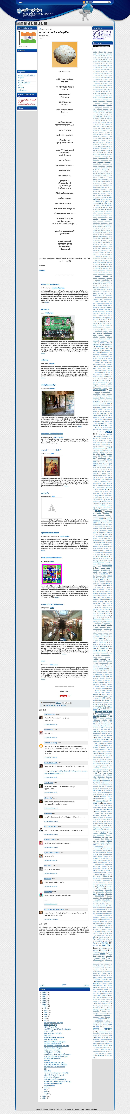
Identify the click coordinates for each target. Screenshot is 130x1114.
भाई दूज (110, 725)
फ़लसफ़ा (96, 670)
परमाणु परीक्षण (107, 623)
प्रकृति (97, 655)
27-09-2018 (102, 258)
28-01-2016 (97, 260)
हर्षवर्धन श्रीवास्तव (22, 90)
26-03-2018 (100, 248)
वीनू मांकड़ (110, 923)
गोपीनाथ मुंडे (104, 479)
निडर (105, 605)
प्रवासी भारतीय (103, 659)
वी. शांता (104, 923)
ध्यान (109, 595)
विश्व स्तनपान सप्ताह (98, 915)
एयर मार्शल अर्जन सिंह (106, 392)
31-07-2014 (96, 283)
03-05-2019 (97, 67)
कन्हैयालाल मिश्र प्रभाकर (105, 405)
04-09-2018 (102, 73)
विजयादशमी (108, 870)
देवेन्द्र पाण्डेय (48, 798)
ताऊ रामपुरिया (48, 892)
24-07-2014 (96, 232)
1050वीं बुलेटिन (107, 116)
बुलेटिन (104, 698)
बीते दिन (103, 694)
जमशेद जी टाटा (101, 515)
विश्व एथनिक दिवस (106, 880)
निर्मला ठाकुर (95, 609)
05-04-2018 (102, 77)
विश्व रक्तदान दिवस (101, 909)
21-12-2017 (102, 209)
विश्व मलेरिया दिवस (104, 905)
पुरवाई (52, 454)
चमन (95, 489)
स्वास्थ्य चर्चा (95, 1022)
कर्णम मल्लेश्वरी (107, 409)
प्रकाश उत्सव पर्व (104, 653)
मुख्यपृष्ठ (64, 984)
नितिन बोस (110, 605)
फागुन (107, 670)
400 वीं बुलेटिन (96, 287)
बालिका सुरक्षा (97, 692)
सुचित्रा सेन (104, 995)
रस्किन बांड (105, 803)
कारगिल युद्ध (103, 423)
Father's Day (96, 1051)
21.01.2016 (109, 209)
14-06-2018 (96, 148)
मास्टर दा (94, 769)
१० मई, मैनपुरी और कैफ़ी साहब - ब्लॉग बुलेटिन (55, 1064)
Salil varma (100, 1055)
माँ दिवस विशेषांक (103, 761)
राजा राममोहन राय (108, 809)
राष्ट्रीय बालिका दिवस (106, 827)
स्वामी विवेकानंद (99, 1020)
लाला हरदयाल (97, 848)
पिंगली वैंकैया (103, 634)
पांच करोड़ (100, 632)
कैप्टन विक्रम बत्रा (96, 444)
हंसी (100, 1022)
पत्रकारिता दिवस (109, 621)
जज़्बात (99, 507)
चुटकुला (110, 495)
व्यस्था (104, 929)
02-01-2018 (102, 57)
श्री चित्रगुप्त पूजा (101, 956)
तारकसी (94, 564)
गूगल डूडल (107, 477)
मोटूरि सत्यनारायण (105, 782)
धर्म (97, 595)
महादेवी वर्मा (102, 753)
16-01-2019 (104, 160)
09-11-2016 (106, 106)
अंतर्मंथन (52, 608)
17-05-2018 (102, 166)
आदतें (102, 362)
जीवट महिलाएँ (105, 524)
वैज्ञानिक (94, 927)
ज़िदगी (109, 522)
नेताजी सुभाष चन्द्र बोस (103, 611)
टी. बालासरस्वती (99, 536)
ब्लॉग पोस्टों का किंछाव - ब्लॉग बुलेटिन (53, 1048)
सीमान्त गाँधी (99, 993)
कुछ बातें (104, 429)
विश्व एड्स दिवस (98, 880)
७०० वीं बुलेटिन (109, 295)
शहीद (94, 937)
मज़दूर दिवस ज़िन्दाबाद (49, 1085)
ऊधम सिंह (103, 384)
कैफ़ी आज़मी (104, 444)
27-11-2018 (109, 258)
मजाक (100, 743)
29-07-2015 (105, 272)
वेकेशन (109, 925)
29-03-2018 (109, 270)
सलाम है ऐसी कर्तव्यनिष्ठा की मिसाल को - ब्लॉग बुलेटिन (57, 1029)
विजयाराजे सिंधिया (96, 872)
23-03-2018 (96, 223)
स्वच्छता (94, 1018)
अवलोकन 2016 (97, 350)
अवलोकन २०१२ (108, 344)
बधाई (94, 680)
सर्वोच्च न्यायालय (107, 981)
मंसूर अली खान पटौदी (97, 741)
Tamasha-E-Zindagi (50, 743)
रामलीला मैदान (97, 819)
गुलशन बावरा (95, 475)
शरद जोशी (104, 933)
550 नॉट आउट (96, 291)
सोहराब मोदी (104, 1011)
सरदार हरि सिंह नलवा (108, 977)
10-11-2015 (105, 112)
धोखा (106, 595)
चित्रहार (105, 493)
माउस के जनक (96, 763)
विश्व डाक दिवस (109, 888)
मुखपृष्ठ (20, 2)
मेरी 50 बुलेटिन (97, 778)
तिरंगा (99, 564)
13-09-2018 (96, 140)
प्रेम (104, 660)
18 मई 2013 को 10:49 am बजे (51, 834)
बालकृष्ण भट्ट (109, 690)
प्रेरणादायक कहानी (104, 663)
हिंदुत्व (102, 1041)
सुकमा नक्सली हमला (106, 993)
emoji (96, 1049)
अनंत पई (100, 325)
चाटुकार (96, 491)
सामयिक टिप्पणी (103, 987)
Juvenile (97, 1053)
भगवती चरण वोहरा (106, 723)
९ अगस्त (97, 301)
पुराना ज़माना (109, 638)
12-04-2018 (107, 128)
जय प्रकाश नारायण (102, 516)
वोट (93, 929)
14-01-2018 (104, 144)
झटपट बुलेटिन (103, 530)
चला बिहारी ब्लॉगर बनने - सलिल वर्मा (26, 75)
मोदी (111, 782)
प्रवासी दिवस (95, 659)
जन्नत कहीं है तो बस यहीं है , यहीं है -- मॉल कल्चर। (52, 604)
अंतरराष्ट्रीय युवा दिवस (97, 307)
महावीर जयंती (100, 757)
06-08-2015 (102, 85)
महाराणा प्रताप (97, 755)
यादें (109, 788)
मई (45, 1020)
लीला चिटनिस (99, 850)
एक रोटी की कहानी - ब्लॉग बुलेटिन (52, 1052)
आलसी (104, 368)
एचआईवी (110, 390)
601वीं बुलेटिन (100, 293)
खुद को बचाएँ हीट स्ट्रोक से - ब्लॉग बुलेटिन (54, 1041)
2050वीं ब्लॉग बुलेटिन (100, 205)
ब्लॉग (104, 704)
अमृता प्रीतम (99, 333)
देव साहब (104, 585)
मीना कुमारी (105, 771)
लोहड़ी (105, 856)
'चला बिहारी (95, 52)
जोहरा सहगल (102, 528)
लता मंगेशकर (108, 842)
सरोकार (110, 979)
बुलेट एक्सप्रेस (97, 698)
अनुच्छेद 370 (107, 325)
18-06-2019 (96, 175)
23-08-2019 (100, 224)
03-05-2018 (109, 65)
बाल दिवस (97, 690)
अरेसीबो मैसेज (102, 337)
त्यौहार (108, 568)
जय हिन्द (96, 518)
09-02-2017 (102, 101)
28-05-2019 (97, 264)
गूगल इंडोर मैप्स (100, 477)
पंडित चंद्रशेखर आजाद (103, 617)
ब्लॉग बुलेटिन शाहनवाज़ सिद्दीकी (106, 710)
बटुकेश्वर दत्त (108, 678)
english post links (105, 1049)
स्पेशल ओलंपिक (107, 1015)
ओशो (104, 401)
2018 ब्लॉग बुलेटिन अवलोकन (106, 199)
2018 (44, 994)
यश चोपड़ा (100, 788)
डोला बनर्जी (103, 560)
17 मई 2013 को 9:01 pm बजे (50, 777)
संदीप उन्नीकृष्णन (100, 965)
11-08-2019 (109, 122)
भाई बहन (97, 727)
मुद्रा (100, 773)
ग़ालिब (109, 461)
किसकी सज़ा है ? (48, 1035)
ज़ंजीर (111, 503)
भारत (102, 727)
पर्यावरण (103, 625)
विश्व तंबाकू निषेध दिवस (99, 890)
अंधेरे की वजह (44, 360)
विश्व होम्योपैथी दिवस (106, 919)
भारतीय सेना (96, 731)
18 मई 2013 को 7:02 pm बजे (50, 886)
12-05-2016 (96, 130)
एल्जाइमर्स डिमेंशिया (96, 394)
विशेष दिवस (99, 876)
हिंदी (111, 1035)
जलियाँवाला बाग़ (96, 520)
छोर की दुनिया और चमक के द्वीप (48, 385)
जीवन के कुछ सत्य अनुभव (50, 1025)
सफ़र (103, 971)
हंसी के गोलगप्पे (105, 1022)
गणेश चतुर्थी (102, 459)
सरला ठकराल (104, 979)
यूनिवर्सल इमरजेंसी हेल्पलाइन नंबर (104, 792)
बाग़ (105, 684)
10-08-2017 (97, 112)
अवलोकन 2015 (104, 348)
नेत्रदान (94, 613)
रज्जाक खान (103, 796)
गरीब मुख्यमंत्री (102, 461)
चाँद (111, 489)
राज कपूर (108, 805)
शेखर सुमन (104, 950)
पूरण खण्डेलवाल (48, 729)
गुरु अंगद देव (95, 467)
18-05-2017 (100, 173)
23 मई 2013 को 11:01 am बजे (51, 919)
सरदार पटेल (100, 977)
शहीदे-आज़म (100, 939)
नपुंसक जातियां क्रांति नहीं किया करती (50, 533)
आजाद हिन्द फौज (102, 358)
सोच (109, 1007)
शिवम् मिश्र (95, 945)
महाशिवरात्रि (108, 757)
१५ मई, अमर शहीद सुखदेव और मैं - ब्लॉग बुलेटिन (56, 1056)
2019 (44, 992)
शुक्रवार (101, 948)
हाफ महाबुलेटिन (96, 1033)
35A (106, 285)
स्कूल (109, 1011)
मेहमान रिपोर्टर (96, 780)
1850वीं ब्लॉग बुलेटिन (102, 179)
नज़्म (101, 599)
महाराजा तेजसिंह (109, 753)
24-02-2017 (100, 230)
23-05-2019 (104, 223)
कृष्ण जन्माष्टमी (107, 436)
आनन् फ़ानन (99, 364)
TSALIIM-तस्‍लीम (58, 437)
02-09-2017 (109, 61)
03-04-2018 (102, 65)
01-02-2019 (109, 53)
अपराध (99, 329)
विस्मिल (100, 923)
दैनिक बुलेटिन (101, 589)
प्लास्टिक (108, 666)
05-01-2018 (105, 75)
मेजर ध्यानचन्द (98, 774)
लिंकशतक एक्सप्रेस (106, 848)
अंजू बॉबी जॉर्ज (100, 303)
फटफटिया (95, 668)
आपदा (104, 364)
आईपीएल (98, 352)
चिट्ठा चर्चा (99, 493)
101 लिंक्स (99, 116)
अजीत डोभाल (102, 323)
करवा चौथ (100, 409)
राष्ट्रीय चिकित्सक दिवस (101, 823)
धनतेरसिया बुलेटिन (102, 593)
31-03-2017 (107, 281)
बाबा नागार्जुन (97, 686)
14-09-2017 (107, 150)
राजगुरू (104, 807)
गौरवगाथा (99, 483)
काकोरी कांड (101, 421)
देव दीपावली (98, 585)
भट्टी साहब (95, 725)
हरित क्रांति (100, 1024)
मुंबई (111, 771)
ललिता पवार (104, 844)
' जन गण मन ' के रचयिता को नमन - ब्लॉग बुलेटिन (56, 1073)
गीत (101, 463)
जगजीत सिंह (102, 505)
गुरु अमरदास (102, 467)
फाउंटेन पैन (102, 670)
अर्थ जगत (96, 338)
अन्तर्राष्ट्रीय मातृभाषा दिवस (98, 327)
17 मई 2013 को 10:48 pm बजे (51, 821)
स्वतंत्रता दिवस (101, 1018)
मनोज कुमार (95, 747)
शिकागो (106, 941)
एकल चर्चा (105, 388)
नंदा (99, 597)
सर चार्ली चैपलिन (102, 975)
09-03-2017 (109, 101)
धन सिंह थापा (107, 591)
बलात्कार (95, 682)
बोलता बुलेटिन (100, 702)
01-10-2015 (105, 55)
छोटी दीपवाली (105, 503)
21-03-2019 (97, 207)
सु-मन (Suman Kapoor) (51, 852)
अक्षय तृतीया (47, 1060)
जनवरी (46, 1094)
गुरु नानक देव (104, 469)
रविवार (110, 798)
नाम (111, 603)
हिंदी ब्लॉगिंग (103, 1039)
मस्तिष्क (99, 751)
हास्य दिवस (95, 1035)
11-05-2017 (97, 120)
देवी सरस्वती (97, 587)
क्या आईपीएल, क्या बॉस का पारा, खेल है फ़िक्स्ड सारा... (57, 1054)
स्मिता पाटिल (107, 1017)
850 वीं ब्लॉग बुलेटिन (108, 299)
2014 (44, 1002)
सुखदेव (98, 995)
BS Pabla (104, 1047)
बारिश (97, 688)
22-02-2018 (100, 213)
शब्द (94, 933)
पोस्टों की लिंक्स (49, 705)
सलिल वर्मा (96, 983)
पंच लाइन (108, 615)
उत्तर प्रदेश (108, 378)
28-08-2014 (102, 266)
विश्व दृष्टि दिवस (101, 894)
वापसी (96, 864)
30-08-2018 (109, 278)
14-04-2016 (107, 146)
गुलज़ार (103, 473)
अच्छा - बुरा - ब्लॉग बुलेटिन (50, 1039)
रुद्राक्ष (107, 837)
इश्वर (105, 376)
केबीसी (109, 442)
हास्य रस (101, 1035)
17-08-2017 (97, 167)
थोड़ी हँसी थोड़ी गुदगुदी (105, 570)
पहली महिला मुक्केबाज (108, 629)
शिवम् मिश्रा (21, 87)
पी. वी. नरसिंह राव (100, 636)
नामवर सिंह (97, 605)
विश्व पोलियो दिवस (106, 899)
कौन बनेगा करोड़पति (106, 446)
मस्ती (104, 751)
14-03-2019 (100, 146)
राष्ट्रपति (94, 821)
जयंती (101, 518)
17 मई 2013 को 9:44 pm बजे (50, 792)
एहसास (103, 394)
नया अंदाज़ (95, 601)
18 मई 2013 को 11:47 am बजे (51, 847)
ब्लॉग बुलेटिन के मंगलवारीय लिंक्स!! (52, 1043)
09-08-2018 (109, 105)
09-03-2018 (97, 103)
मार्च (45, 1090)
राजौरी (102, 813)
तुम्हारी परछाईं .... (45, 493)
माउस (109, 761)
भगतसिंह (99, 723)
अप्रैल (45, 1087)
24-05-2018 (107, 230)
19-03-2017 (107, 181)
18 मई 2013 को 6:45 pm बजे (50, 873)
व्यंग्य (100, 929)
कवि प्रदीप (105, 415)
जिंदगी (105, 522)
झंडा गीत (96, 530)
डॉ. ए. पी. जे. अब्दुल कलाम (107, 550)
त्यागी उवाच (103, 568)
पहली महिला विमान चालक (100, 630)
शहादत (102, 935)
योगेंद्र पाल (99, 794)
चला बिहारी (104, 489)
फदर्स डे (110, 668)
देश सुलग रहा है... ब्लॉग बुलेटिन (52, 1077)
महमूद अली (108, 751)
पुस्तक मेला (108, 640)
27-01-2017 (101, 254)
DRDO (110, 1047)
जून (45, 1018)
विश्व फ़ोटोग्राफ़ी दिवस (101, 903)
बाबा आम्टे (110, 684)
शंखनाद (52, 561)
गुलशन (109, 473)
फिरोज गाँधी (99, 672)
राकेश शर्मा (97, 805)
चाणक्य (101, 491)
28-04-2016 (102, 262)
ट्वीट (107, 540)
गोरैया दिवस (110, 479)
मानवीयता (110, 765)
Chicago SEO (62, 1109)
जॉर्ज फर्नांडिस (95, 528)
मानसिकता (97, 767)
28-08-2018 (109, 266)
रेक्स (102, 838)
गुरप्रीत (109, 465)
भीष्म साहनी (109, 735)
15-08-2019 (97, 156)
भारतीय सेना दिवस (104, 731)
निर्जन (100, 607)
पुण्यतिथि (101, 638)
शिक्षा (98, 943)
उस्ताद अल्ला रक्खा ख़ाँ (102, 382)
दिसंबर (45, 1006)
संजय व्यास (51, 388)
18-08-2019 (104, 175)
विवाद (100, 874)
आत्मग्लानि (97, 362)
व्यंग (97, 929)
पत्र (103, 621)
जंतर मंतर (96, 505)
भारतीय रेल (95, 729)
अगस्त (45, 1014)
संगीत (102, 963)
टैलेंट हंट (108, 538)
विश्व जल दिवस (100, 888)
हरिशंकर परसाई (106, 1026)
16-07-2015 (100, 162)
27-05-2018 (105, 256)
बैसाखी (107, 700)
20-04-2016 (104, 189)
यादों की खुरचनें (97, 790)
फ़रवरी (45, 1092)
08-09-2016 (97, 99)
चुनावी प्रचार (95, 499)
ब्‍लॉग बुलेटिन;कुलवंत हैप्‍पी (104, 714)
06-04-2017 (97, 83)
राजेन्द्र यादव (103, 811)
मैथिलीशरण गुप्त (106, 780)
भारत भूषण (108, 727)
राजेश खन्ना (97, 813)
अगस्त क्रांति (104, 319)
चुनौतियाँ (101, 499)
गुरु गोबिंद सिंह (109, 467)
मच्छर (96, 743)
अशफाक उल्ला (107, 350)
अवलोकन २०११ (97, 344)
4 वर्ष (109, 285)
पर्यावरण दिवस (109, 625)
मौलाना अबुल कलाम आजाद (98, 786)
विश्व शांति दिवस (100, 913)
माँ (97, 761)
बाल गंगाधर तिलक (103, 688)
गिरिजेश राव (95, 463)
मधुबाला (101, 745)
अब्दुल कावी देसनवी (98, 331)
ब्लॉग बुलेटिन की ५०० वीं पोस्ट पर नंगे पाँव (54, 1067)
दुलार (107, 581)
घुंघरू (99, 485)
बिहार (103, 692)
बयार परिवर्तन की (45, 309)
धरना (94, 595)
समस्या (94, 973)
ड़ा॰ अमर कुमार (97, 544)
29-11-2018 (97, 276)
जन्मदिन (99, 513)
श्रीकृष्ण (103, 958)
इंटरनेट (100, 370)
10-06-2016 (102, 110)
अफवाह (110, 329)
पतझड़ (94, 621)
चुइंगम (106, 495)
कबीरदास (98, 407)
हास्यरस (106, 1035)
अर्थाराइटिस (108, 338)
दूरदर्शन (98, 583)
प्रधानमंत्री (100, 657)
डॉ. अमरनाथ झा (105, 548)
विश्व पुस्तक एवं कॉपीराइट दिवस (106, 898)
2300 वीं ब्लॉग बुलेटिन (107, 226)
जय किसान (108, 515)
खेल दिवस (103, 454)
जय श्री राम (110, 516)
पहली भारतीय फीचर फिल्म (97, 629)
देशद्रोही (94, 589)
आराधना (99, 368)
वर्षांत (99, 862)
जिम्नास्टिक (99, 524)
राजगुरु (99, 807)
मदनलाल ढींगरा (109, 743)
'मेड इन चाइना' (101, 53)
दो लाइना (108, 589)
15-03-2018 (102, 154)
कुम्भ (100, 434)
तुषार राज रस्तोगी (107, 566)
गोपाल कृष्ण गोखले (96, 479)
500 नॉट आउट (100, 289)
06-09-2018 (105, 87)
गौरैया (104, 483)
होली (111, 1045)
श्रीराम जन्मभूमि (98, 961)
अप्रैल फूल (105, 329)
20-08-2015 (107, 191)
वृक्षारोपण (103, 925)
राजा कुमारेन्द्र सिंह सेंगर (24, 82)
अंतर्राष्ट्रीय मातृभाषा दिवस (104, 315)
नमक (105, 599)
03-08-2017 (105, 67)
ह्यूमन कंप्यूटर (98, 1047)
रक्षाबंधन (97, 796)
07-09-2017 (109, 93)
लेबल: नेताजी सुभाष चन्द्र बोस (99, 852)
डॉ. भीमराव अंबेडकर (108, 552)
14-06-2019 (104, 148)
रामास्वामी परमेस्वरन (106, 819)
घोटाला (103, 485)
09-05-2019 (105, 103)
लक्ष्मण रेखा (103, 841)
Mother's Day (103, 1053)
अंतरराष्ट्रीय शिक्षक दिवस (104, 309)
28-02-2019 (105, 260)
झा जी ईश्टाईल (99, 534)
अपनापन (94, 329)
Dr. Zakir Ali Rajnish (50, 826)
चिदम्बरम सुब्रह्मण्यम (98, 495)
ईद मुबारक (97, 378)
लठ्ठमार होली (102, 842)
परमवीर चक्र (98, 623)
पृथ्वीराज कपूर (102, 642)
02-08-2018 (102, 61)
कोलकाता (99, 446)
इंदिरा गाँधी (110, 370)
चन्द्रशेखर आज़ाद (109, 487)
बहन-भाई (101, 684)
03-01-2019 (105, 63)
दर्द (99, 572)
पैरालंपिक (94, 644)
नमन (109, 599)
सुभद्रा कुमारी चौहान (106, 999)
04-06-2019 (105, 71)
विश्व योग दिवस (103, 907)
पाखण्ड (110, 632)
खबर (106, 450)
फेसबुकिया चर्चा (98, 674)
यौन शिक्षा (104, 794)
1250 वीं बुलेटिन (107, 134)
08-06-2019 (102, 97)
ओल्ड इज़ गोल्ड (96, 401)
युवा (104, 790)
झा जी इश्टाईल (108, 532)
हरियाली (105, 1024)
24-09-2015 (101, 234)
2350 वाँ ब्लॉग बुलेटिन (99, 228)
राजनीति (110, 807)
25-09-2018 (107, 242)
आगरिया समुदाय (105, 352)
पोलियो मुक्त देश (107, 644)
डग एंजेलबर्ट (109, 542)
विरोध (96, 874)
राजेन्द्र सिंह (110, 811)
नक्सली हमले (95, 599)
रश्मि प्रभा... (21, 80)
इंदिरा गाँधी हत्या (98, 372)
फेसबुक (110, 672)
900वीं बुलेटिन (104, 301)
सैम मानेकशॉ (104, 1007)
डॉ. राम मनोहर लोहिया (99, 554)
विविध (94, 876)
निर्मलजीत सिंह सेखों (106, 607)
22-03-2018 (107, 213)
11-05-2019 (105, 120)
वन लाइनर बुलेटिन (104, 858)
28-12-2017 (105, 268)
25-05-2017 (96, 240)
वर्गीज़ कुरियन (107, 860)
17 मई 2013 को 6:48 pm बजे (50, 724)
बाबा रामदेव (103, 686)
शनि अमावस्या (97, 931)
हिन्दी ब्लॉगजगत (102, 1043)
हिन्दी (109, 1041)
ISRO (110, 1051)
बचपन (102, 676)
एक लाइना (110, 386)
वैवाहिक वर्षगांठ (107, 927)
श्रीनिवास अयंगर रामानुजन (98, 960)
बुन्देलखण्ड (106, 696)
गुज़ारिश (105, 463)
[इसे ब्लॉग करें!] (67, 703)
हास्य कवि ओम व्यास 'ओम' (105, 1033)
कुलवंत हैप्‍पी (109, 434)
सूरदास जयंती (103, 1005)
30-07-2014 (102, 278)
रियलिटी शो (108, 835)
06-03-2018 (109, 81)
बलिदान (101, 682)
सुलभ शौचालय (98, 1003)
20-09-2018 (103, 193)
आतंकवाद (105, 360)
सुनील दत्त (107, 997)
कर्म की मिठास (47, 1071)
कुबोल (100, 431)
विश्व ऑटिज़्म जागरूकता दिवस (99, 882)
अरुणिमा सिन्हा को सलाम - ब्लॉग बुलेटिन (54, 1037)
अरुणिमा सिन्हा (95, 337)
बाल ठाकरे (110, 688)
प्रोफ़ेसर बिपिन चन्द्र (101, 666)
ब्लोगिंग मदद (105, 721)
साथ (105, 985)
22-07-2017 (104, 215)
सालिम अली (99, 989)
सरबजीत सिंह (97, 979)
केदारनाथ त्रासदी (102, 440)
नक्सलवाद (108, 597)
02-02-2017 (109, 57)
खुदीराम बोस (95, 452)
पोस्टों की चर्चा (104, 648)
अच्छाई (99, 321)
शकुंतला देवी (110, 929)
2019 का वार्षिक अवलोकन (105, 203)
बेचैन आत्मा (51, 363)
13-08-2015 (107, 138)
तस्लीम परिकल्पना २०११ (98, 562)
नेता (94, 611)
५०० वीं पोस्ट (107, 289)
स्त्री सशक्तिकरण (98, 1015)
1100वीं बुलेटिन (106, 124)
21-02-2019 (109, 205)
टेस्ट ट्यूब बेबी (102, 538)
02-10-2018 (97, 63)
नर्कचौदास (101, 601)
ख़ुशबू (106, 452)
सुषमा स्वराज (95, 1005)
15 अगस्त (95, 154)
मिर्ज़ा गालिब (106, 769)
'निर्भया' (105, 52)
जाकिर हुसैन (100, 522)
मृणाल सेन (110, 773)
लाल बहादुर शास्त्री (99, 846)
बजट (97, 678)
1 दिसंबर (99, 109)
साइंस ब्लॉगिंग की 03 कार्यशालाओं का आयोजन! (52, 434)
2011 (44, 1098)
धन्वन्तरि (109, 593)
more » (47, 302)
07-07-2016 (105, 91)
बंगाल (98, 676)
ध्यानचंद (94, 597)
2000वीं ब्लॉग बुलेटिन (102, 195)
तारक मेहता (108, 562)
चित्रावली (110, 493)
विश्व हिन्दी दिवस (96, 917)
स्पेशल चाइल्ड (96, 1017)
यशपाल (105, 788)
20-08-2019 (96, 193)
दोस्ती (102, 591)
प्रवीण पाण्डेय (47, 879)
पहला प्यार (108, 627)
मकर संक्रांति (105, 741)
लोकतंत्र (100, 854)
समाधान (104, 973)
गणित (109, 458)
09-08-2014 (102, 105)
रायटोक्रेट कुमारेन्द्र (64, 536)
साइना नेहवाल (99, 985)
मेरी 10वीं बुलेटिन (101, 777)
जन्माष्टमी (94, 515)
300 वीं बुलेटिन (105, 280)
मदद (104, 743)
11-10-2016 (98, 124)
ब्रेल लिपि (99, 704)
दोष (99, 591)
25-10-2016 (96, 244)
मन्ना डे (96, 749)
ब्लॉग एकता (110, 704)
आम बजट (97, 366)
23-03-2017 (107, 220)
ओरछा (109, 399)
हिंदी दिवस (106, 1037)
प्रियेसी (100, 660)
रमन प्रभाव (95, 798)
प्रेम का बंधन (109, 660)
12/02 (108, 132)
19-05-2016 (96, 183)
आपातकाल (109, 364)
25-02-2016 (100, 238)
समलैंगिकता (108, 971)
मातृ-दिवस (99, 765)
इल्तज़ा (109, 374)
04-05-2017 (97, 71)
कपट (94, 407)
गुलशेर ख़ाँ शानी (103, 475)
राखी (102, 805)
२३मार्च (107, 228)
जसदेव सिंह (104, 520)
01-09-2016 (97, 55)
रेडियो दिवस (107, 838)
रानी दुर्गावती (107, 813)
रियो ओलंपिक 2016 (97, 837)
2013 (44, 1004)
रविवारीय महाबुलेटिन (101, 801)
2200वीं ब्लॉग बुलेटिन (102, 217)
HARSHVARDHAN (51, 763)
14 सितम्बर (108, 142)
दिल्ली (105, 575)
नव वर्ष (99, 603)
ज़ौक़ (108, 528)
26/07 (108, 252)
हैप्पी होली (106, 1045)
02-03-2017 (97, 59)
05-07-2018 (105, 79)
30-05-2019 (105, 276)
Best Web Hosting (79, 1109)
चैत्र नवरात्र (107, 499)
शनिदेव (103, 931)
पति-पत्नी (99, 621)
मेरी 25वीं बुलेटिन (109, 777)
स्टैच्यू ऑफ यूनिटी (103, 1013)
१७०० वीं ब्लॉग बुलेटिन (103, 169)
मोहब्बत (96, 784)
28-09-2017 (97, 268)
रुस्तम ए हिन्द (97, 838)
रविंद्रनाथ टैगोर (103, 798)
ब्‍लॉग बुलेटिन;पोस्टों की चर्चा (99, 716)
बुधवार (100, 696)
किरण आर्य (97, 427)
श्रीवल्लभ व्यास (96, 963)
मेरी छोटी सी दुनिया (49, 313)
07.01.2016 (97, 95)
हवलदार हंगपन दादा (102, 1031)
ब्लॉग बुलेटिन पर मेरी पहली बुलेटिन (52, 1058)
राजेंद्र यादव (97, 811)
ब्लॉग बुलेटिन (32, 10)
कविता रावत (110, 417)
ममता (109, 749)
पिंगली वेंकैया (97, 634)
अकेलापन (108, 317)
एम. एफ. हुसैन (97, 392)
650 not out (101, 295)
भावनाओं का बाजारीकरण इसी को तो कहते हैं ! (51, 558)
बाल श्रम (103, 690)
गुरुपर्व (103, 471)
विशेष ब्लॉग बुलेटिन (97, 878)
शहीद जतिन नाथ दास (103, 937)
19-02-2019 (100, 181)
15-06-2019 (109, 154)
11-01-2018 (102, 118)
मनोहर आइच (103, 747)
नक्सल (103, 597)
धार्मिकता (101, 595)
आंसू (94, 352)
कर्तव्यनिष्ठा (95, 411)
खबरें (109, 450)
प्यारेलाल (98, 653)
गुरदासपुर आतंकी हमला (101, 465)
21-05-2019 (105, 207)
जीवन (111, 524)
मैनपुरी (94, 782)
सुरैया (111, 1001)
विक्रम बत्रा (104, 866)
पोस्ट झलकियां (103, 646)
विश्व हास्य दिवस (107, 915)
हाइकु (109, 1031)
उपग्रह (107, 380)
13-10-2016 (103, 140)
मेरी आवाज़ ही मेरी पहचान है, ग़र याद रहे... (50, 284)
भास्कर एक (103, 735)
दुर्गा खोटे (110, 579)
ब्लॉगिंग (99, 721)
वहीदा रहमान (104, 862)
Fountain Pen (104, 1051)
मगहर (111, 741)
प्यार (94, 653)
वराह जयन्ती (100, 860)
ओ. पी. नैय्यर (99, 395)
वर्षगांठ (94, 862)
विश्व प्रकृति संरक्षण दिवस (98, 901)
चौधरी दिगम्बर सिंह (96, 501)
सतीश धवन (97, 969)
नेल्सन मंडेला (101, 613)
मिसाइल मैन (99, 771)
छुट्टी (96, 503)
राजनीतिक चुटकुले (99, 809)
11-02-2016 (109, 118)
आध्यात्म (106, 362)
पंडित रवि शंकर (107, 619)
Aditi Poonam (48, 783)
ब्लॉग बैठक (102, 717)
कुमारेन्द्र (108, 431)
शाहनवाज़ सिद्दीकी (98, 941)
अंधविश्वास (95, 317)
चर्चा (99, 489)
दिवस (98, 577)
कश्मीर (96, 419)
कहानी (101, 419)
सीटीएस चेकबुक (104, 991)
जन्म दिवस (98, 511)
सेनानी (109, 1005)
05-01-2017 (97, 75)
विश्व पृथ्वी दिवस (98, 899)
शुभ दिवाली (108, 948)
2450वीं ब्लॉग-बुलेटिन (102, 236)
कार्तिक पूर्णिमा (104, 425)
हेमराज (101, 1045)
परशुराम (94, 625)
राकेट (111, 803)
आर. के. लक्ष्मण (107, 366)
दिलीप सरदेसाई (99, 575)
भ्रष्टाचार (94, 739)
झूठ (93, 536)
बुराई (111, 696)
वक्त (109, 856)
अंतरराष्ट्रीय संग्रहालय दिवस (98, 311)
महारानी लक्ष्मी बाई (106, 755)
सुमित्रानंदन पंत (96, 1001)
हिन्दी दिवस (95, 1043)
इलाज (105, 374)
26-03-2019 (107, 248)
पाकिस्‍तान (106, 632)
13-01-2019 (96, 136)
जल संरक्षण (108, 518)
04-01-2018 (109, 69)
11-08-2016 (102, 122)
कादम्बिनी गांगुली (109, 421)
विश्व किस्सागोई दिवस (101, 884)
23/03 (94, 226)
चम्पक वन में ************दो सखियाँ (50, 450)
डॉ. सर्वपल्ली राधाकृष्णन (103, 556)
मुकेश (96, 773)
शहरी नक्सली (97, 935)
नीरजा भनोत (107, 609)
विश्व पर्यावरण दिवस (99, 895)
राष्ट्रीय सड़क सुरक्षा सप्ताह (102, 831)
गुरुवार (95, 473)
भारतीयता (103, 733)
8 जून (106, 297)
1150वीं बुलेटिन (96, 126)
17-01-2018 (106, 163)
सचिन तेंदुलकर (109, 967)
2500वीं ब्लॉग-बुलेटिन (102, 246)
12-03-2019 (100, 128)
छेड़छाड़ (100, 503)
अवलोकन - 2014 (104, 342)
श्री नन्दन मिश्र (109, 956)
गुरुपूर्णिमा (108, 471)
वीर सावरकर (97, 925)
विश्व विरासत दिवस (101, 911)
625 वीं (106, 293)
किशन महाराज (105, 427)
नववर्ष (104, 603)
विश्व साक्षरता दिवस (108, 913)
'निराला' (100, 52)
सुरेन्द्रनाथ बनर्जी (104, 1001)
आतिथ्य (110, 360)
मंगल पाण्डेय (100, 739)
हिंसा (106, 1041)
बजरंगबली (102, 678)
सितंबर (46, 1012)
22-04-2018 (96, 215)
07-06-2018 (97, 91)
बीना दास (108, 694)
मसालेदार (94, 751)
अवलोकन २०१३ (100, 346)
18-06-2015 (107, 173)
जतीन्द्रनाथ (95, 509)
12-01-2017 (104, 126)
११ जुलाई (95, 118)
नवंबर (45, 1008)
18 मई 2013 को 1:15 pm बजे (50, 860)
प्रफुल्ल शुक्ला (107, 657)
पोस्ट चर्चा (95, 646)
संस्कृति (102, 967)
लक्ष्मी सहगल (109, 841)
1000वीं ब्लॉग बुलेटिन (102, 114)
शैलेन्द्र (104, 952)
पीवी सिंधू (107, 636)
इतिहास (109, 372)
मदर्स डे (96, 745)
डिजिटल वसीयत (106, 544)
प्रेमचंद (96, 663)
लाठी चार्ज (110, 844)
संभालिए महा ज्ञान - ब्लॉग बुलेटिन (52, 1050)
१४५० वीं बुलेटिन (107, 152)
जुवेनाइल (108, 526)
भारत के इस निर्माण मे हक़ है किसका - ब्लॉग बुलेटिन (56, 1046)
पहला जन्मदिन (102, 627)
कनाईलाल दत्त (96, 405)
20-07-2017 (100, 191)
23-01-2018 (103, 219)
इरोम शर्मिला (99, 374)
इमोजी (94, 374)
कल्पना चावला (103, 413)
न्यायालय (94, 615)
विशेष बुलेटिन (106, 876)
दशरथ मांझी (105, 572)
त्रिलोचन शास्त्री (96, 570)
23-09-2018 (107, 224)
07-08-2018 (102, 93)
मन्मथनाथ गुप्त (103, 749)
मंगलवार (107, 739)
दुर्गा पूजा (96, 581)
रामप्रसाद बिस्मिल (109, 817)
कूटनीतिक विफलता (98, 436)
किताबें (111, 425)
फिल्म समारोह (105, 672)
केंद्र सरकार (103, 438)
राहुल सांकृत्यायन (100, 835)
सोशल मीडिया (96, 1011)
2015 (44, 1000)
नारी (101, 605)
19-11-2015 (101, 185)
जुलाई (45, 1016)
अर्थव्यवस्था (102, 338)
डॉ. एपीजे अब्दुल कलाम (99, 552)
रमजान (109, 796)
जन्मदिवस (106, 513)
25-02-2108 (107, 238)
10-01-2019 (105, 109)
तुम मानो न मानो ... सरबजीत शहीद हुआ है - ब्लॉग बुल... (58, 1081)
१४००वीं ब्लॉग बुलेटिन (97, 152)
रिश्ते (103, 837)
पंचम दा (94, 617)
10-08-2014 (109, 110)
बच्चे (107, 676)
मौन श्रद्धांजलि (107, 784)
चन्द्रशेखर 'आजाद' (100, 487)
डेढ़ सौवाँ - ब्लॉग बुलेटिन (104, 546)
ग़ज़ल (99, 455)
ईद (111, 376)
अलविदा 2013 (104, 340)
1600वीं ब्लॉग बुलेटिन (97, 163)
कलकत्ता (94, 413)
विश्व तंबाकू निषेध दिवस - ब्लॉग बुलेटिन (53, 1023)
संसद (111, 965)
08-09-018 (109, 97)
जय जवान (95, 516)
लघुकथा (96, 842)
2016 (44, 998)
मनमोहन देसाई (107, 745)
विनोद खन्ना (110, 872)
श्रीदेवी (109, 958)
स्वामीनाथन (108, 1020)
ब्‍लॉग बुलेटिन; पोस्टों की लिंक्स (103, 712)
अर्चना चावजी (109, 337)
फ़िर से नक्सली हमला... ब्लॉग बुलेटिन (53, 1033)
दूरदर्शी (102, 583)
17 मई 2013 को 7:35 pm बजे (50, 757)
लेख (109, 850)
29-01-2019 (102, 270)
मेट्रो (104, 774)
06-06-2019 (105, 83)
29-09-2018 (102, 274)
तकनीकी (108, 560)
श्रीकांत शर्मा (97, 958)
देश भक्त (108, 587)
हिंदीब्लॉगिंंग (97, 1041)
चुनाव (101, 497)
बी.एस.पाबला (108, 692)
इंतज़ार (105, 370)
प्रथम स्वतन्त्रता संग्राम (105, 655)
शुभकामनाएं (95, 950)
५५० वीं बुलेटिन (104, 291)
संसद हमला (97, 967)
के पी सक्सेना (95, 438)
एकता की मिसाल (98, 388)
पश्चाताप (96, 627)
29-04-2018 (97, 272)
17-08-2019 (105, 167)
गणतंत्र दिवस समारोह (102, 458)
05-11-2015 (102, 81)
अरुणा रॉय (100, 335)
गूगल (94, 477)
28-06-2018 (105, 264)
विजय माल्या (101, 870)
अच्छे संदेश (105, 321)
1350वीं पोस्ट (100, 142)
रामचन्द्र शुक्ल (103, 815)
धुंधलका (43, 661)
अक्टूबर (46, 1010)
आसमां (96, 370)
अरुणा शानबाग (107, 335)
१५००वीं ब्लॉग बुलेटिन (103, 158)
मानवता (104, 765)
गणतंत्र (104, 455)
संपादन (107, 965)
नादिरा (108, 603)
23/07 (99, 226)
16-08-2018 (107, 162)
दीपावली (101, 579)
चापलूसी (106, 491)
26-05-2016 (96, 250)
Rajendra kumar (49, 839)
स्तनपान (110, 1013)
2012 (44, 1096)
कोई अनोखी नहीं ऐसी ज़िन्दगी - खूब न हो (54, 1075)
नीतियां (101, 609)
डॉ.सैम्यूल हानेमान (96, 560)
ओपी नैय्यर (102, 397)
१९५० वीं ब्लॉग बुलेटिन (102, 187)
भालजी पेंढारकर (96, 735)
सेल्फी (94, 1007)
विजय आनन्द (104, 868)
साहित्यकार (106, 989)
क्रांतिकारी (109, 448)
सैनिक (98, 1007)
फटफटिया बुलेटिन (103, 668)
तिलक (105, 564)
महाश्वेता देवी (95, 759)
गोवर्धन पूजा (97, 481)
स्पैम (102, 1017)
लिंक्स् (94, 850)
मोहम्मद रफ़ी (101, 784)
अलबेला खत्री (96, 340)
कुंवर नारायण (99, 429)
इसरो (108, 376)
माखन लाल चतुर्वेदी (104, 763)
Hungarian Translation (91, 1109)
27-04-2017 (97, 256)
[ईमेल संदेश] (62, 703)
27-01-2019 (109, 254)
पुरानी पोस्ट (86, 985)
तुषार (99, 566)
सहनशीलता (105, 983)
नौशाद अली (108, 613)
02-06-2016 (105, 59)
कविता (102, 417)
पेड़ (109, 642)
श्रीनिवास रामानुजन (108, 960)
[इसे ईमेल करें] (65, 703)
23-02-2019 (100, 220)
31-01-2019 (100, 281)
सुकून (94, 995)
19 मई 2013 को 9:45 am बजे (50, 904)
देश (102, 587)
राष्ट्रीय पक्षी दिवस (104, 825)
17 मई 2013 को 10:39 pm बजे (51, 808)
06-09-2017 (97, 87)
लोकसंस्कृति (100, 856)
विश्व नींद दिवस (109, 894)
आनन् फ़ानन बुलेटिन (49, 1031)
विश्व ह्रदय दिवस (96, 921)
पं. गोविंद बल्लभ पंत (101, 615)
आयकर (101, 366)
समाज (99, 973)
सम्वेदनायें (95, 975)
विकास (99, 866)
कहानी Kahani (54, 665)
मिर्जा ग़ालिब (100, 769)
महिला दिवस (102, 759)
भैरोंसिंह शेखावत (107, 737)
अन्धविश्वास (108, 327)
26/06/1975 (101, 252)
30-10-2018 (97, 280)
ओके (105, 395)
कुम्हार (104, 434)
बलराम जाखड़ (107, 680)
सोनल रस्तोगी (95, 1009)
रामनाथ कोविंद (100, 817)
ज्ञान (111, 528)
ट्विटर (102, 540)
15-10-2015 (105, 156)
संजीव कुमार (107, 963)
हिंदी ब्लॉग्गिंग (109, 1039)
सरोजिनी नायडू (98, 981)
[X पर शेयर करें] (69, 703)
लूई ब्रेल (105, 850)
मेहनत (109, 778)
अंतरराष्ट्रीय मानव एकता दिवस (104, 305)
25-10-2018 (104, 244)
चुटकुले (96, 497)
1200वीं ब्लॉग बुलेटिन (97, 134)
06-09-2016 (109, 85)
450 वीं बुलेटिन (104, 287)
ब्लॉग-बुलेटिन (104, 720)
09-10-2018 (98, 106)
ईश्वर (103, 378)
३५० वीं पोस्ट (100, 285)
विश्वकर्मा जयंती (104, 921)
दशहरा (110, 572)
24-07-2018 (104, 232)
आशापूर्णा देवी (109, 368)
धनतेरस (95, 593)
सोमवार (108, 1009)
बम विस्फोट (100, 680)
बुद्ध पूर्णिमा (95, 696)
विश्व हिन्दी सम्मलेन (104, 917)
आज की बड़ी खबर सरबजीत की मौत (53, 1083)
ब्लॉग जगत (97, 706)
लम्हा (99, 844)
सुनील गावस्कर (100, 997)
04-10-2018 (109, 73)
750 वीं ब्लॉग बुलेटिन (99, 297)
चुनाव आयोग (107, 497)
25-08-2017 (100, 242)
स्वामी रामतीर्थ (109, 1018)
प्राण (109, 659)
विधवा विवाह (103, 872)
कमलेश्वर (104, 407)
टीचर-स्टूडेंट (106, 536)
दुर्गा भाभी (102, 581)
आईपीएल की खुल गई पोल (50, 1027)
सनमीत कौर (98, 971)
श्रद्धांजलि (102, 954)
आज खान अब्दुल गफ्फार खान (102, 356)
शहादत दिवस (108, 935)
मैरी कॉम (98, 782)
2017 (44, 996)
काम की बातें (97, 423)
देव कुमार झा (21, 77)
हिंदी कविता (98, 1037)
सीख (99, 991)
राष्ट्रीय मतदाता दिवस (98, 829)
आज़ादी (98, 360)
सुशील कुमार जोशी (106, 1003)
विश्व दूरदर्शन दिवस (100, 892)
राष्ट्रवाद (99, 821)
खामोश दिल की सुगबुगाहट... (58, 288)
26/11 (94, 254)
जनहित (110, 509)
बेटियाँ (98, 700)
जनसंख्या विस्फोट (104, 509)
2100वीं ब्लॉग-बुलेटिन (99, 211)
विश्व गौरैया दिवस (101, 886)
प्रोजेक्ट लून (104, 664)
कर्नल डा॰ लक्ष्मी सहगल (105, 411)
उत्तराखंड (94, 380)
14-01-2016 (96, 144)
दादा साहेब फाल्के (104, 573)
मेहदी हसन (104, 778)
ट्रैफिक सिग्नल (96, 540)
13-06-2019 (100, 138)
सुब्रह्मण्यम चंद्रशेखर (97, 999)
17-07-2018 (109, 166)
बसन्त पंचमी (95, 684)
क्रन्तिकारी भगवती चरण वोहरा (99, 448)
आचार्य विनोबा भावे (104, 354)
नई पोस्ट (42, 985)
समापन (109, 973)
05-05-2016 (109, 77)
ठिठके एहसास (102, 542)
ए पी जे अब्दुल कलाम (102, 386)
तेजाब (97, 568)
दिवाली (103, 577)
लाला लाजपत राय (109, 846)
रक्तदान (110, 794)
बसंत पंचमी (107, 682)
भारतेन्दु (109, 733)
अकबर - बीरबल (102, 317)
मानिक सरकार (104, 767)
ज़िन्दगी (94, 524)
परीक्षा (99, 625)
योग (93, 794)
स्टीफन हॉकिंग (95, 1013)
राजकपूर (94, 807)
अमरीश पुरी (105, 331)
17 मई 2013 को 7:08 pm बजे (50, 737)
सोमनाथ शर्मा (102, 1009)
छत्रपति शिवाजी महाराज (106, 501)
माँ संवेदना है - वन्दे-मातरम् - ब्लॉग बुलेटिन (54, 1062)
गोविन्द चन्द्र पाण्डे (104, 481)
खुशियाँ (97, 454)
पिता (108, 634)
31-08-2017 (104, 283)
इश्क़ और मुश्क (99, 376)
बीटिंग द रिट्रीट (96, 694)
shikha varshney (49, 714)
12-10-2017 (101, 132)
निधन (96, 607)
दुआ (106, 579)
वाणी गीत (20, 85)
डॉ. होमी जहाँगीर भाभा (105, 558)
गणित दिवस (95, 459)
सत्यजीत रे (103, 969)
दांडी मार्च (97, 573)
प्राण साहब (95, 660)
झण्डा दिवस (101, 532)
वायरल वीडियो (101, 864)
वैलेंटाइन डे (100, 927)
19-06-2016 (104, 183)
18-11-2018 (100, 177)
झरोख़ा (53, 497)
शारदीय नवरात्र (109, 939)
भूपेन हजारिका (98, 737)
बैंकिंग (103, 700)
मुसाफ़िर (104, 773)
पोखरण (100, 644)
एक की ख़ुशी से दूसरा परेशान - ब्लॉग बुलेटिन (55, 1079)
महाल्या (94, 757)
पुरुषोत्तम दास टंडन (99, 640)
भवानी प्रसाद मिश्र (103, 725)
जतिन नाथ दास (106, 507)
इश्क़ (94, 376)
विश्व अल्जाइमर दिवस (108, 878)
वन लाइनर (95, 858)
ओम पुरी (97, 399)
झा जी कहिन (107, 534)
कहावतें (106, 419)
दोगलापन (94, 591)
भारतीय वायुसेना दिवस (105, 729)
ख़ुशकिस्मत (102, 452)
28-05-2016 (109, 262)
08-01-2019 (105, 95)
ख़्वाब (45, 1069)
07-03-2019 (109, 89)
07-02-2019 (102, 89)
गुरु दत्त (96, 469)
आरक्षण (94, 368)
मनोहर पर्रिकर (109, 747)
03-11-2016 (102, 69)
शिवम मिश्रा (42, 270)
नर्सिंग (106, 601)
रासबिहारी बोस (103, 833)
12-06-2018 (104, 130)
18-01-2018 (104, 171)
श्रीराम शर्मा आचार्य (106, 961)
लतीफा (94, 844)
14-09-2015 (100, 150)
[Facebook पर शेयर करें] (71, 703)
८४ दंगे (101, 299)
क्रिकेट (96, 450)
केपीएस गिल (104, 442)
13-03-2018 (104, 136)
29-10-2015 (109, 274)
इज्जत (104, 372)
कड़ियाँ (108, 403)
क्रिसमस (101, 450)
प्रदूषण (94, 657)
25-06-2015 (104, 240)
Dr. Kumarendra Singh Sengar (54, 909)
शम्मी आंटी (99, 933)
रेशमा (98, 841)
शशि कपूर (110, 933)
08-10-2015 (105, 99)
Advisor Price (70, 1109)
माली (109, 767)
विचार (99, 868)
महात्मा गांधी (95, 753)
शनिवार (108, 931)
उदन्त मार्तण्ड (101, 380)
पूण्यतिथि (94, 642)
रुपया (111, 837)
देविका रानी (110, 585)
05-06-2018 (97, 79)
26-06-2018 (104, 250)
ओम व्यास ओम (103, 399)
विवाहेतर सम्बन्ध (107, 874)
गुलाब (109, 475)
